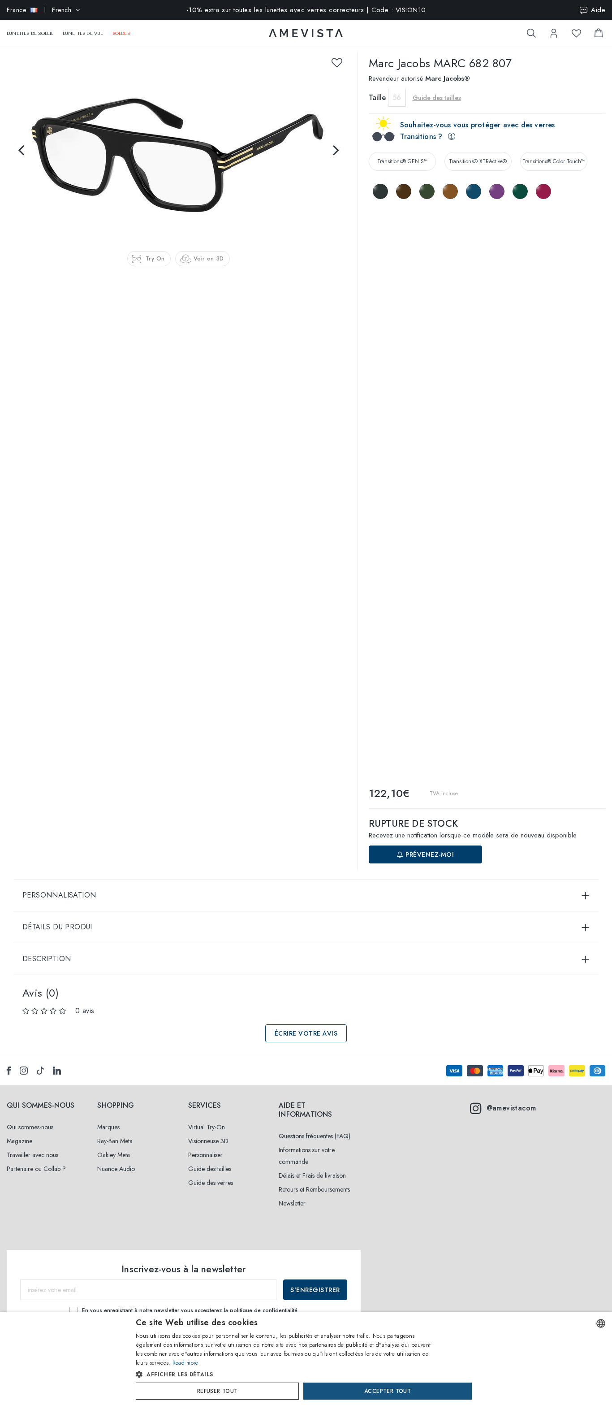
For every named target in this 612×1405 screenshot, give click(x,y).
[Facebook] (9, 1071)
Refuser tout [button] (217, 1391)
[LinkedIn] (57, 1071)
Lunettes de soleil (30, 33)
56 (396, 97)
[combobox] (600, 1323)
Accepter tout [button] (387, 1391)
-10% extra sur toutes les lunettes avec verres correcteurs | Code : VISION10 (306, 9)
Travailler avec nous (32, 1154)
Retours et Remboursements (314, 1189)
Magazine (19, 1140)
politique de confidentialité (263, 1310)
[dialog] (306, 1358)
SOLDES (121, 33)
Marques (108, 1127)
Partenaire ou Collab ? (36, 1168)
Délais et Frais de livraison (312, 1175)
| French (39, 9)
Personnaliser (205, 1154)
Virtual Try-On (206, 1127)
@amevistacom (511, 1108)
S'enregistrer (315, 1289)
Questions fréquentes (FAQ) (314, 1136)
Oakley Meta (113, 1154)
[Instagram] (24, 1071)
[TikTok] (40, 1071)
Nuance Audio (116, 1168)
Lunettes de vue (83, 33)
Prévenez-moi (429, 854)
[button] (287, 1374)
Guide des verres (210, 1182)
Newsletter (292, 1203)
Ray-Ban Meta (115, 1140)
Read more (185, 1363)
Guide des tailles (209, 1168)
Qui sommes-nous (30, 1127)
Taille (377, 97)
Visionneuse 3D (208, 1140)
